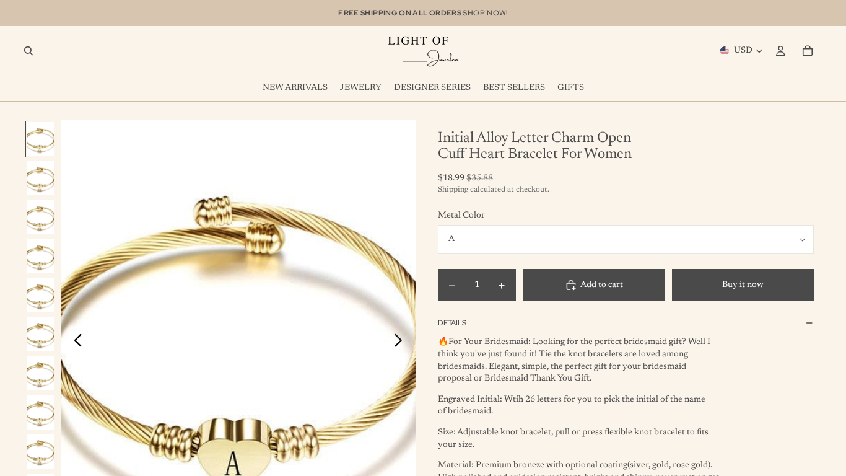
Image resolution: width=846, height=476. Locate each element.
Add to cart (601, 285)
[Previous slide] (75, 342)
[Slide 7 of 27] (40, 373)
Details (452, 323)
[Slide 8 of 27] (40, 412)
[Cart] (807, 50)
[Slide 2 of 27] (40, 178)
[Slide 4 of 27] (40, 256)
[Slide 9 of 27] (40, 451)
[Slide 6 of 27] (40, 334)
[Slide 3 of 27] (40, 217)
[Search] (28, 50)
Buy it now (743, 285)
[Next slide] (402, 342)
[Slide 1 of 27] (40, 139)
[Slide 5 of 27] (40, 295)
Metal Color (461, 215)
